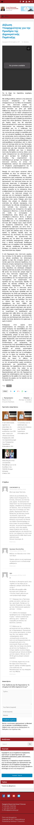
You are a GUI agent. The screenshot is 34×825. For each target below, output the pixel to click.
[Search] (30, 744)
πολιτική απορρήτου (17, 768)
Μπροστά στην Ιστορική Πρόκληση (8, 400)
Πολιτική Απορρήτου (9, 817)
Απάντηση (13, 542)
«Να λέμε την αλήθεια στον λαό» (25, 400)
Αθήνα (9, 385)
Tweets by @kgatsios (9, 786)
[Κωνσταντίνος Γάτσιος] (17, 8)
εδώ (9, 95)
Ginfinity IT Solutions (17, 821)
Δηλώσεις (26, 42)
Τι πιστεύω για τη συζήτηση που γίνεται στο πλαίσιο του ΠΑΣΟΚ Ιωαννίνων (24, 427)
